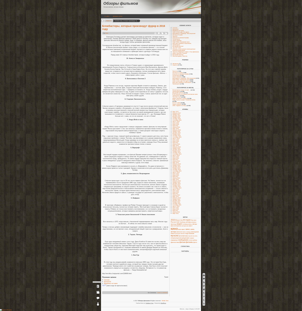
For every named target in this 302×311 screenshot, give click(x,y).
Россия (173, 222)
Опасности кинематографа (180, 37)
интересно (177, 226)
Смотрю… (107, 280)
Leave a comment (162, 292)
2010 (173, 220)
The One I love (176, 47)
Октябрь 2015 (176, 135)
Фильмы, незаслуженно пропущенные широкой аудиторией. (183, 49)
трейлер (194, 240)
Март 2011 (175, 213)
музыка (174, 235)
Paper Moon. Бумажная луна (180, 42)
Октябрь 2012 (176, 186)
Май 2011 (175, 210)
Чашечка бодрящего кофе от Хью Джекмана (185, 52)
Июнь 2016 (175, 124)
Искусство (179, 220)
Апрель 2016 (176, 127)
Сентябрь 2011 (176, 205)
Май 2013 (175, 176)
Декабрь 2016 (176, 116)
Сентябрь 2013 (176, 171)
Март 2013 (175, 179)
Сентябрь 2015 (176, 137)
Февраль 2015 (176, 147)
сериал (192, 238)
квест (191, 226)
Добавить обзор (117, 16)
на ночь (195, 236)
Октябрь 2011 (176, 203)
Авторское (175, 63)
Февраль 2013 (176, 181)
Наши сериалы (176, 40)
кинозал (179, 232)
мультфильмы (183, 236)
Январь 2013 (176, 182)
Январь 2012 (176, 199)
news (106, 33)
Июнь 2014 (175, 158)
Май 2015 (175, 142)
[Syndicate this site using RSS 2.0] (199, 13)
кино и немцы (187, 232)
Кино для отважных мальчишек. (181, 43)
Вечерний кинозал (177, 46)
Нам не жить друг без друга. (180, 32)
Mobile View (165, 300)
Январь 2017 (176, 114)
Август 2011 (176, 206)
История (187, 220)
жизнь (190, 224)
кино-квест (181, 229)
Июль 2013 (175, 174)
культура (177, 233)
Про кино (193, 220)
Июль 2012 (175, 190)
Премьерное (176, 44)
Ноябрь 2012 (176, 185)
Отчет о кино (176, 102)
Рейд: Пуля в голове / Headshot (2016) (183, 100)
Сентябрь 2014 (176, 154)
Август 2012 (176, 189)
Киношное (107, 282)
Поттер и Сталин (177, 35)
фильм (182, 242)
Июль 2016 (175, 123)
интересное (185, 226)
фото (195, 242)
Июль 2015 (175, 140)
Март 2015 (175, 145)
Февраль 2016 (176, 130)
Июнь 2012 (175, 192)
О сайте (107, 16)
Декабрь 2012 (176, 183)
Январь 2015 (176, 148)
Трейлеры (183, 222)
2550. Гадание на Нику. (179, 105)
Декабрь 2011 (176, 200)
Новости (108, 20)
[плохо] (105, 285)
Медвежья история (110, 283)
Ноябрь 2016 (176, 117)
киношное (195, 232)
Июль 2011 (175, 207)
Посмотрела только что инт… (181, 90)
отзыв (173, 238)
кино (174, 229)
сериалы (174, 240)
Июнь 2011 (175, 209)
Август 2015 (176, 138)
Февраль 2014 (176, 164)
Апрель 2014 (176, 161)
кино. (188, 229)
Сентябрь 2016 (176, 120)
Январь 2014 (176, 165)
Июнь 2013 (175, 175)
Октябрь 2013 (176, 169)
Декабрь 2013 (176, 166)
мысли (190, 236)
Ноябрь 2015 (176, 134)
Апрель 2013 (176, 178)
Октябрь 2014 (176, 152)
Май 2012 (175, 193)
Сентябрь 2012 (176, 188)
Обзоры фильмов (120, 3)
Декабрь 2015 (176, 133)
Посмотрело (176, 39)
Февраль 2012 (176, 198)
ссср (190, 240)
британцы (173, 224)
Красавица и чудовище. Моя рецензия (183, 33)
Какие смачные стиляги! (179, 53)
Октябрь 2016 (176, 118)
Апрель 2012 (176, 195)
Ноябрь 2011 (176, 202)
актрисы (193, 222)
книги (172, 233)
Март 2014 (175, 162)
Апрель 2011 (176, 212)
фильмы (189, 242)
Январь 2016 (176, 131)
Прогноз (174, 36)
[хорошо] (103, 285)
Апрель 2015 (176, 144)
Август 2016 (176, 121)
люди (187, 233)
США (177, 222)
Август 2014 (176, 155)
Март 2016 (175, 128)
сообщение (183, 240)
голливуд (185, 224)
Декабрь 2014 (176, 149)
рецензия (185, 238)
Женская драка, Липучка (179, 56)
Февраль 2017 (176, 113)
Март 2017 (175, 111)
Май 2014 (175, 159)
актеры (188, 222)
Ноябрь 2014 (176, 151)
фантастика (175, 242)
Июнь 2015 (175, 141)
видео (179, 224)
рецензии (178, 238)
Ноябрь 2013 (176, 168)
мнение (191, 233)
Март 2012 (175, 196)
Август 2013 (176, 172)
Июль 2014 (175, 157)
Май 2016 (175, 125)
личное (182, 233)
